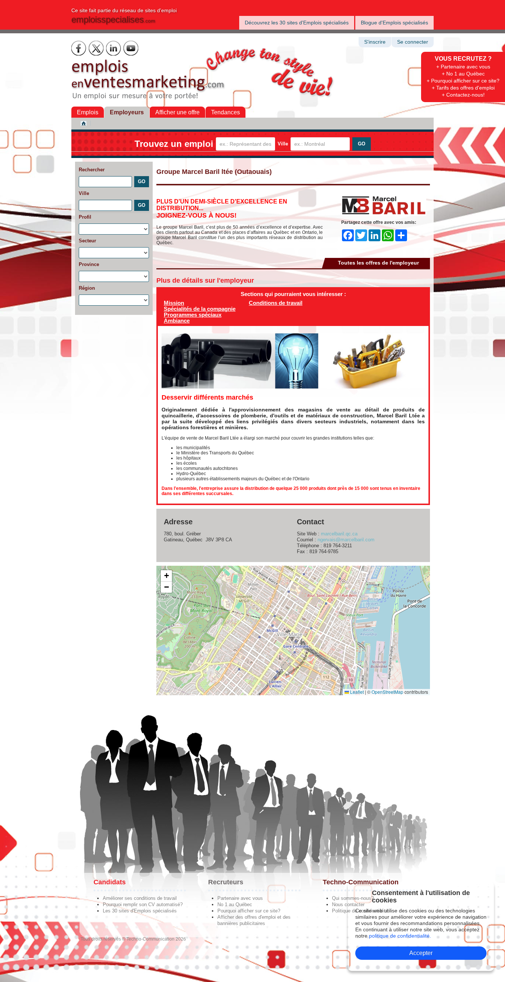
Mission (174, 303)
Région (87, 288)
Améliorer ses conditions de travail (140, 898)
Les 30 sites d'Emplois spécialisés (140, 911)
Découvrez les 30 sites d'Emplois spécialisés (297, 23)
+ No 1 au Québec (463, 74)
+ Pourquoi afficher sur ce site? (463, 81)
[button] (166, 576)
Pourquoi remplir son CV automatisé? (143, 904)
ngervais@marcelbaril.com (346, 539)
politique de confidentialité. (400, 936)
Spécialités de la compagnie (199, 309)
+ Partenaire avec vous (463, 67)
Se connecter (412, 42)
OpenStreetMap (387, 692)
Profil (85, 217)
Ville (283, 144)
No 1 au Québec (234, 904)
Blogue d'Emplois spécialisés (394, 23)
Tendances (225, 112)
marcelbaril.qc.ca (339, 534)
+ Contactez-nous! (463, 95)
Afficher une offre (177, 112)
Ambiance (177, 320)
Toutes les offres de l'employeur (378, 263)
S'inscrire (375, 42)
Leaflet (356, 692)
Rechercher (92, 169)
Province (89, 264)
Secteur (87, 240)
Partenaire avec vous (240, 898)
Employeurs (127, 112)
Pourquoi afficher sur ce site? (248, 911)
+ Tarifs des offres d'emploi (463, 88)
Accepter (421, 953)
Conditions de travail (275, 303)
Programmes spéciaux (192, 315)
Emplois (87, 112)
